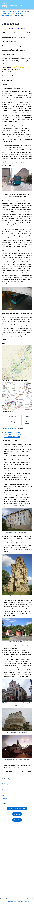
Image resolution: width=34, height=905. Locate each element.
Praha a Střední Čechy (8, 790)
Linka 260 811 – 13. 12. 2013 (12, 434)
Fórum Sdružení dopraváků (17, 808)
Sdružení (4, 793)
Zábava (4, 796)
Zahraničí (4, 798)
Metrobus (17, 814)
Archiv (4, 781)
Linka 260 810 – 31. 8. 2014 (12, 432)
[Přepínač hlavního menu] (30, 5)
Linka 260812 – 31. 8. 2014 (12, 437)
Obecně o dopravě (7, 787)
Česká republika (6, 784)
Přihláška (17, 820)
